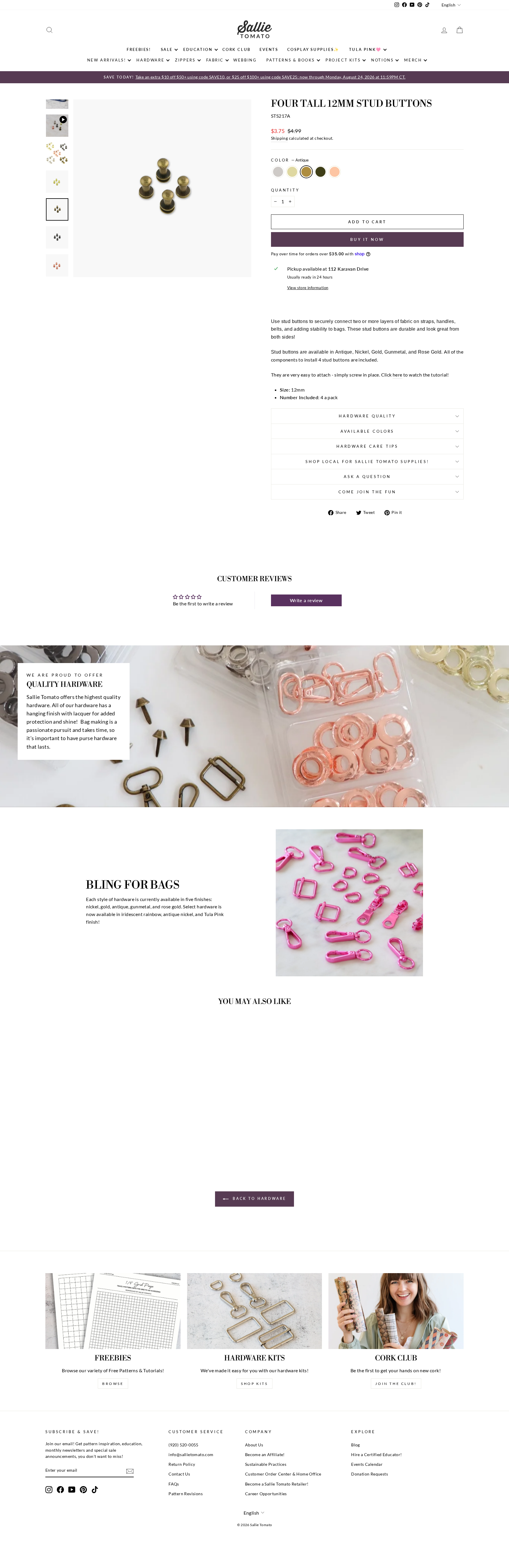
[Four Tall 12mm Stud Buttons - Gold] (87, 1142)
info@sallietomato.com (190, 1454)
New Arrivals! (106, 60)
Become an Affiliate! (265, 1454)
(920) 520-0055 (183, 1445)
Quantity (285, 190)
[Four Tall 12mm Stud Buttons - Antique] (95, 1142)
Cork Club (236, 49)
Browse (113, 1383)
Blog (355, 1445)
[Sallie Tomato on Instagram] (48, 1489)
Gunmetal (320, 172)
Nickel (278, 172)
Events (269, 49)
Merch (413, 60)
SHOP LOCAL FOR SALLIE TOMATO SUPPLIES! (367, 461)
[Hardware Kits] (254, 1311)
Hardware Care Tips (367, 446)
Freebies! (139, 49)
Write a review (306, 600)
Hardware (150, 60)
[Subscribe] (130, 1471)
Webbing (245, 60)
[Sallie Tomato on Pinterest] (83, 1489)
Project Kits (343, 60)
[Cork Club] (396, 1311)
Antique (306, 172)
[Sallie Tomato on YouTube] (71, 1489)
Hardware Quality (367, 416)
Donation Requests (369, 1474)
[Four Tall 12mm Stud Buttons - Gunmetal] (103, 1142)
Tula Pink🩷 (365, 49)
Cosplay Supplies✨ (313, 49)
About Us (254, 1445)
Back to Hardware (258, 1198)
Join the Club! (396, 1383)
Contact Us (179, 1474)
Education (197, 49)
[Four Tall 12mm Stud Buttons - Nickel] (79, 1142)
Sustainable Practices (265, 1464)
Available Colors (367, 431)
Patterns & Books (290, 60)
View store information (307, 287)
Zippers (185, 60)
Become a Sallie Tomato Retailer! (277, 1484)
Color (290, 160)
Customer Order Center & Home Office (283, 1474)
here (397, 374)
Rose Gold (335, 172)
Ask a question (367, 476)
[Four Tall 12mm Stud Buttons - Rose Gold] (111, 1142)
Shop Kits (254, 1383)
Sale (167, 49)
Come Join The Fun (367, 491)
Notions (382, 60)
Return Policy (181, 1464)
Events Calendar (367, 1464)
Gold (292, 172)
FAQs (173, 1484)
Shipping (279, 138)
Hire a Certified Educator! (376, 1454)
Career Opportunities (266, 1493)
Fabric (215, 60)
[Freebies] (113, 1311)
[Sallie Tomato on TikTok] (94, 1489)
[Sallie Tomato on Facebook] (60, 1489)
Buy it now (367, 239)
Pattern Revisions (185, 1493)
